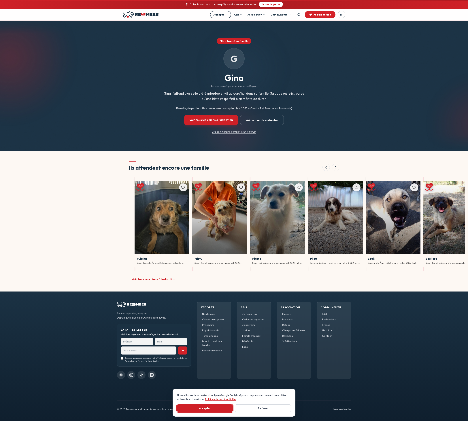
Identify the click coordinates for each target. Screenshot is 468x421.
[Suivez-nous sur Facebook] (121, 375)
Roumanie (288, 336)
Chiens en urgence (213, 319)
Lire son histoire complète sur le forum (234, 131)
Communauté (279, 14)
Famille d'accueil (251, 336)
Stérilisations (289, 341)
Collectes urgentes (253, 319)
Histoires (327, 330)
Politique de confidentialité (220, 399)
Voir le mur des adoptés (262, 120)
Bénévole (247, 341)
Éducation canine (212, 350)
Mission (286, 314)
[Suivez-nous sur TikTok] (141, 375)
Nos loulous (209, 314)
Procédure (208, 325)
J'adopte (218, 14)
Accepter (205, 408)
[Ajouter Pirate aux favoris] (299, 187)
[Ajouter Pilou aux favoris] (356, 187)
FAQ (324, 314)
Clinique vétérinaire (293, 330)
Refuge (286, 325)
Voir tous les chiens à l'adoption (211, 120)
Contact (327, 336)
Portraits (287, 319)
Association (255, 14)
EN (341, 14)
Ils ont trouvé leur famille (212, 343)
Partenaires (329, 319)
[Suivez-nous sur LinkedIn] (152, 375)
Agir (236, 14)
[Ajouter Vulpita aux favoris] (183, 187)
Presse (326, 325)
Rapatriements (210, 330)
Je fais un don (250, 314)
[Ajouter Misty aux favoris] (241, 187)
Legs (245, 346)
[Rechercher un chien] (299, 14)
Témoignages (210, 336)
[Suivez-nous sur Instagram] (131, 375)
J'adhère (247, 330)
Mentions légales (151, 361)
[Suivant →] (335, 167)
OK (182, 350)
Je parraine (249, 325)
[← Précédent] (326, 167)
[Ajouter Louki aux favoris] (414, 187)
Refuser (263, 408)
